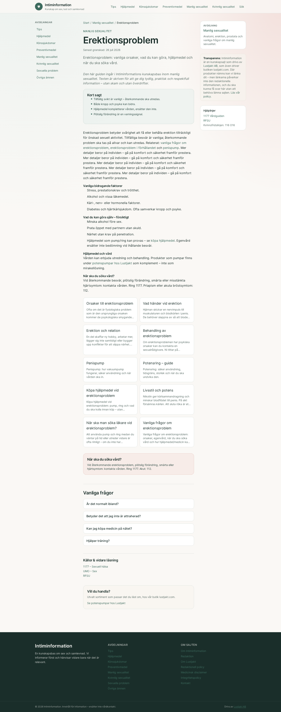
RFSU (86, 575)
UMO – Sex (90, 571)
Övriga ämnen (45, 77)
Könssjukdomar (148, 6)
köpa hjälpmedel (163, 240)
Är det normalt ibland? (102, 504)
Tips (113, 6)
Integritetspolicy (191, 677)
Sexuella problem (47, 70)
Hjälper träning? (98, 541)
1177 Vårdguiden (213, 115)
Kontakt (185, 683)
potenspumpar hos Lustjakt (112, 263)
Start (86, 22)
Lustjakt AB (210, 65)
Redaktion (187, 656)
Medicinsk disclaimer (194, 672)
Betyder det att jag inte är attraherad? (113, 516)
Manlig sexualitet (197, 6)
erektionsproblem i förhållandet (133, 148)
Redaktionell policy (192, 667)
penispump (171, 148)
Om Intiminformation (193, 650)
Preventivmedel (172, 6)
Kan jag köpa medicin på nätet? (109, 528)
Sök (241, 6)
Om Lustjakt (188, 661)
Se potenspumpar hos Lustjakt (106, 603)
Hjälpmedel (128, 6)
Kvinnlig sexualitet (223, 6)
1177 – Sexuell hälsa (95, 566)
